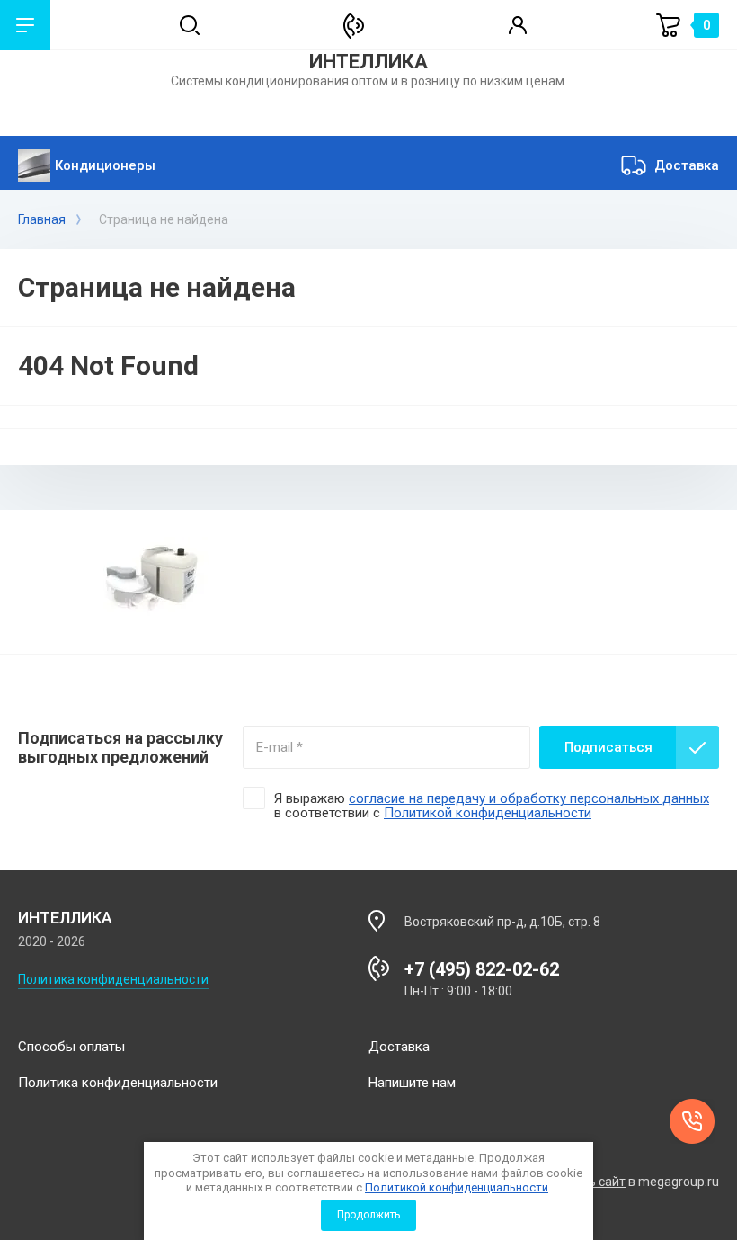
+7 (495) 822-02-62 (481, 969)
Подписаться (608, 747)
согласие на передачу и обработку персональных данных (529, 798)
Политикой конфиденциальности (456, 1187)
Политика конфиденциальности (113, 979)
